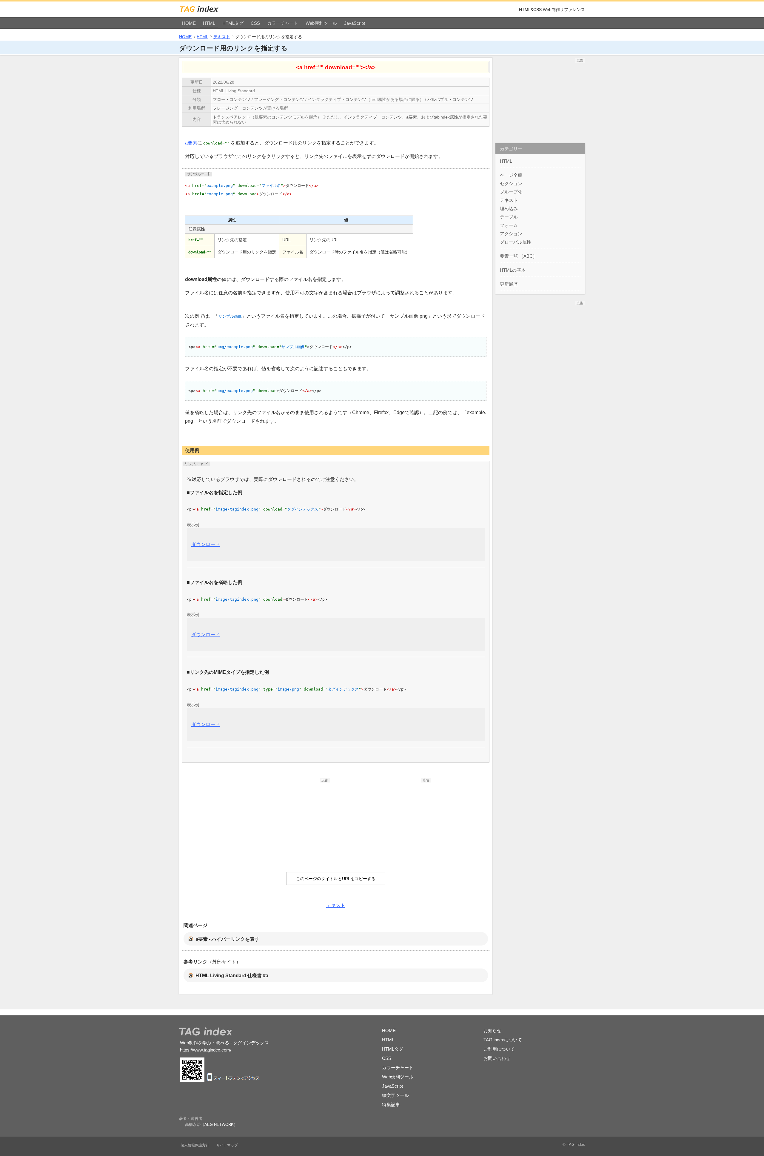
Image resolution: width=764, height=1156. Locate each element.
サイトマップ (227, 1145)
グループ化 (511, 191)
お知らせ (492, 1030)
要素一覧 (509, 256)
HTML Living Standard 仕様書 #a (231, 975)
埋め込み (509, 208)
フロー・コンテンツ (231, 99)
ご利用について (499, 1049)
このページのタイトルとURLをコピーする (335, 878)
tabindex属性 (446, 117)
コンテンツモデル (288, 117)
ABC (528, 256)
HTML (209, 23)
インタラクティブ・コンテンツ (337, 99)
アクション (511, 233)
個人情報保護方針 (195, 1145)
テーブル (509, 216)
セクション (511, 183)
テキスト (221, 36)
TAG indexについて (502, 1039)
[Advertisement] (285, 820)
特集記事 (391, 1104)
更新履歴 (509, 284)
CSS (255, 23)
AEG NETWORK (219, 1124)
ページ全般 (511, 175)
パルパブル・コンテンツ (450, 99)
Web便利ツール (321, 23)
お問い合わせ (496, 1058)
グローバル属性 (515, 242)
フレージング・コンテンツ (279, 99)
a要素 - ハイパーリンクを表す (227, 939)
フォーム (509, 225)
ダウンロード (205, 544)
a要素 (411, 117)
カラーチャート (282, 23)
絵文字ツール (395, 1095)
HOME (189, 23)
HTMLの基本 (513, 270)
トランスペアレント (231, 117)
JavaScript (354, 23)
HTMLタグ (233, 23)
